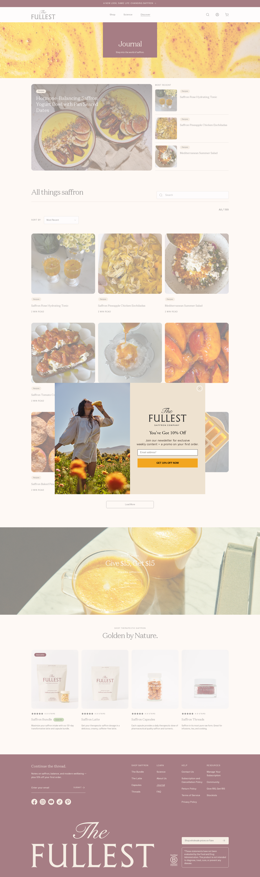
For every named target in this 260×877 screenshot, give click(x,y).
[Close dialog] (199, 388)
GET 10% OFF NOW (167, 463)
